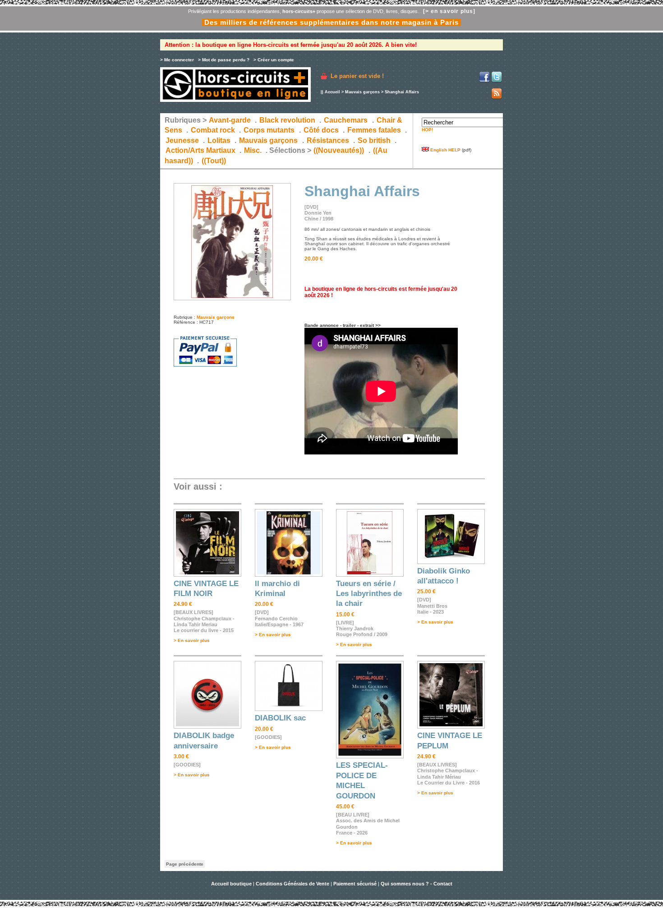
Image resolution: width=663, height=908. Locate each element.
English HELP (444, 149)
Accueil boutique (232, 883)
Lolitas (218, 140)
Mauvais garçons (362, 92)
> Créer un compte (273, 59)
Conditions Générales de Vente (292, 883)
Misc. (253, 150)
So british (374, 140)
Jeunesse (182, 140)
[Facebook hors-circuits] (484, 80)
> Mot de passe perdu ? (223, 59)
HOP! (427, 129)
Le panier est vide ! (357, 76)
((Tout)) (214, 161)
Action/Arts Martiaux (200, 150)
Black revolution (287, 120)
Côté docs (321, 130)
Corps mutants (270, 130)
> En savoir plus (192, 640)
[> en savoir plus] (449, 11)
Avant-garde (230, 120)
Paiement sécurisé (355, 883)
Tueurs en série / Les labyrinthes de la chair (369, 593)
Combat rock (213, 130)
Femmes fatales (374, 130)
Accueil (332, 92)
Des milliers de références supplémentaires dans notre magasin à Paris (331, 22)
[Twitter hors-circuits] (496, 80)
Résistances (328, 140)
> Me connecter (177, 59)
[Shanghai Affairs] (232, 298)
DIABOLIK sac (280, 718)
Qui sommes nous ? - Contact (416, 883)
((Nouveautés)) (338, 150)
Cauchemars (346, 120)
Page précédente (184, 864)
